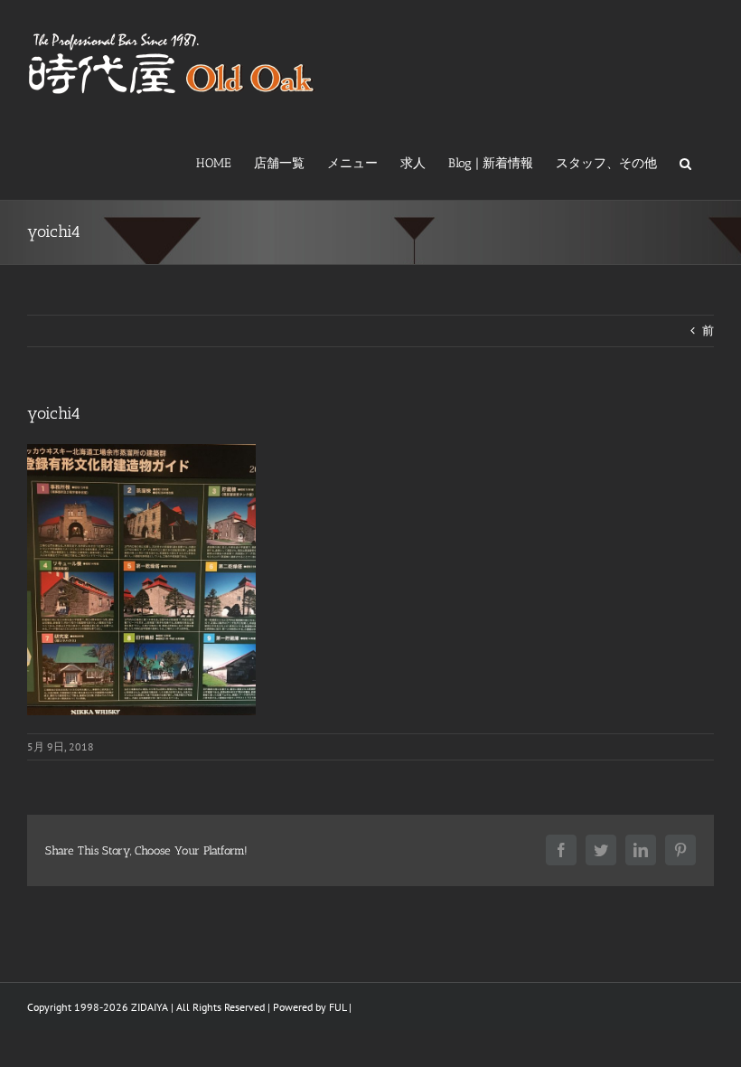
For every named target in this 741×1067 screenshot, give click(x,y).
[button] (685, 162)
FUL (337, 1007)
